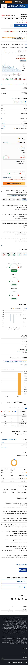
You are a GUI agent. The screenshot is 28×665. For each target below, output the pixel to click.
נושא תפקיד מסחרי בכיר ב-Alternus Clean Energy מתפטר (14, 224)
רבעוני (21, 364)
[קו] (23, 51)
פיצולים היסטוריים (5, 47)
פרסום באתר (10, 609)
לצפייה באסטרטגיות (19, 39)
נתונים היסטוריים (13, 47)
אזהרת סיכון (25, 657)
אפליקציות (25, 606)
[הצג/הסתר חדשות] (19, 51)
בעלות (18, 47)
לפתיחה (13, 426)
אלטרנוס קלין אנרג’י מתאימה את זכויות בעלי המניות (14, 239)
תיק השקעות (24, 609)
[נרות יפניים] (25, 51)
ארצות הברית (4, 447)
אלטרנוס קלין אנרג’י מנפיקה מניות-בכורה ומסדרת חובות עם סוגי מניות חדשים (15, 215)
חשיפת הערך (5, 84)
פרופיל (22, 47)
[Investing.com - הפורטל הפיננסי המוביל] (20, 2)
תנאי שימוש (25, 648)
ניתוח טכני (24, 250)
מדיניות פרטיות (24, 652)
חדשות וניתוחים (16, 44)
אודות (12, 606)
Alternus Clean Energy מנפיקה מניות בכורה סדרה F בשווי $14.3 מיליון (14, 206)
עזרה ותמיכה (10, 611)
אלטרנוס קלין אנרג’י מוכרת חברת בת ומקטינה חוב (15, 232)
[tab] (19, 254)
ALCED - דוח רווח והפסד (19, 358)
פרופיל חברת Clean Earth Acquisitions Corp (19, 433)
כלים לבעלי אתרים (23, 611)
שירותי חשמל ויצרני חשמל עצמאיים (8, 439)
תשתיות (2, 442)
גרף (22, 44)
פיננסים (8, 44)
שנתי (26, 364)
